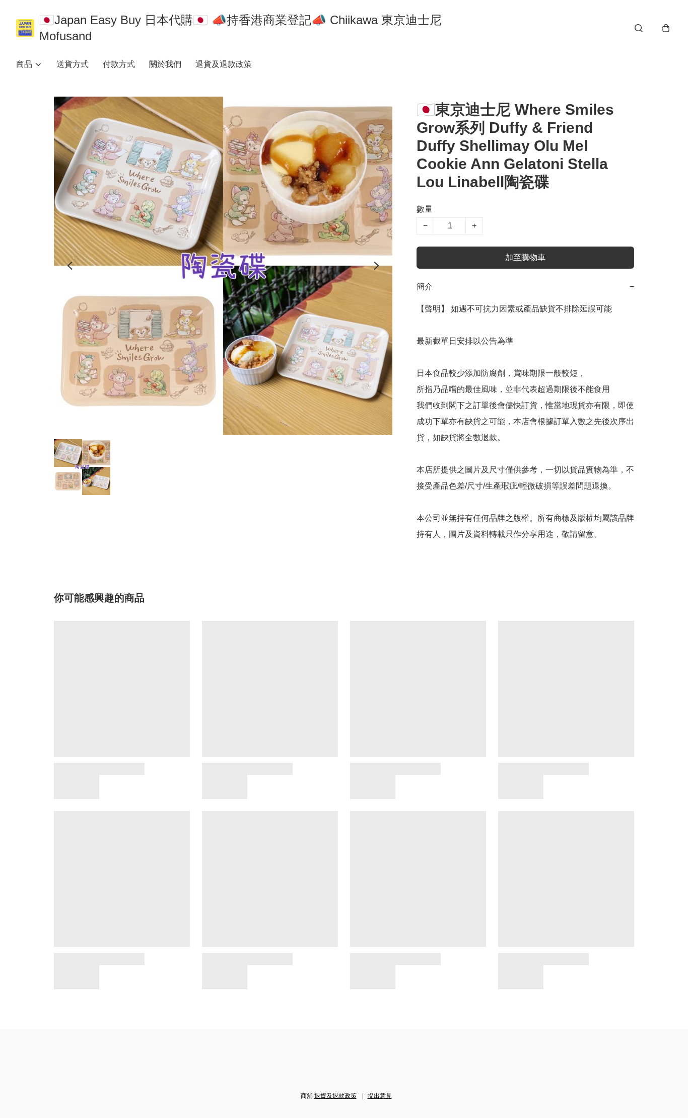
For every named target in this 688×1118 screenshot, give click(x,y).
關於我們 (165, 64)
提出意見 (380, 1095)
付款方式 (119, 64)
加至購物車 (525, 257)
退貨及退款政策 (223, 64)
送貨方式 (72, 64)
